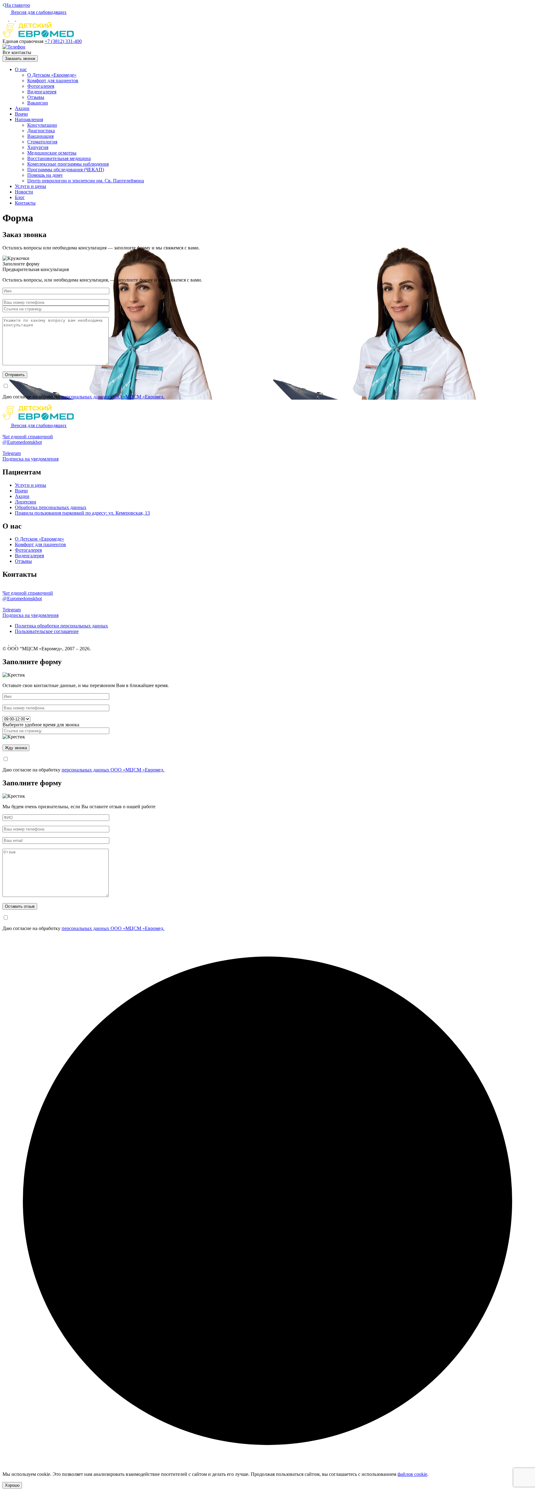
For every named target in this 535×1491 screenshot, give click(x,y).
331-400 (63, 41)
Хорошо (12, 1485)
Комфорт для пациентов (52, 80)
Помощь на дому (45, 175)
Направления (29, 119)
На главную (17, 5)
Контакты (25, 203)
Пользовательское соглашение (47, 631)
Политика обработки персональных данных (61, 625)
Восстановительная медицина (59, 158)
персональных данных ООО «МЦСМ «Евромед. (113, 396)
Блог (20, 197)
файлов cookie (412, 1474)
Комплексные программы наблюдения (68, 164)
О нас (21, 69)
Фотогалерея (40, 86)
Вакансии (37, 102)
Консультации (42, 125)
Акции (22, 108)
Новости (24, 191)
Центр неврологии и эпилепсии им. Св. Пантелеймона (85, 180)
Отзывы (35, 97)
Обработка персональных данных (50, 507)
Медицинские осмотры (51, 152)
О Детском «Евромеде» (51, 75)
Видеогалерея (41, 91)
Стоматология (42, 141)
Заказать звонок (20, 58)
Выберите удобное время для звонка (40, 724)
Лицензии (25, 501)
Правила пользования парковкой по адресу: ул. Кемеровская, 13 (82, 513)
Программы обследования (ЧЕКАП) (65, 169)
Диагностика (41, 130)
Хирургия (37, 147)
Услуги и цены (30, 186)
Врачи (21, 114)
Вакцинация (40, 136)
